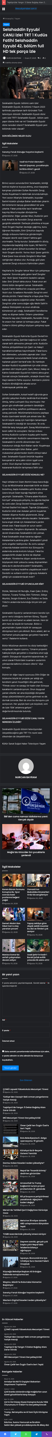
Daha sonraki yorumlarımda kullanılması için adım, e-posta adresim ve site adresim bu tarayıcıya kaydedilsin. (26, 1055)
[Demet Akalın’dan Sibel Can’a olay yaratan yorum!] (13, 914)
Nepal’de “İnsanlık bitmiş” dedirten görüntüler (33, 1172)
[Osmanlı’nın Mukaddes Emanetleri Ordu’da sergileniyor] (38, 880)
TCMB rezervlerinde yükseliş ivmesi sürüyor (24, 1234)
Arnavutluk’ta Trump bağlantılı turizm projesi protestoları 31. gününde (32, 1186)
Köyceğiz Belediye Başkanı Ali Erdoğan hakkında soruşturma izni (22, 1273)
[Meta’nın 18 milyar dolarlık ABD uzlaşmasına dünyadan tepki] (10, 1224)
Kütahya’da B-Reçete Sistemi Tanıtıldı (31, 1152)
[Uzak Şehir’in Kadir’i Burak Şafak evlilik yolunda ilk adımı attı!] (38, 945)
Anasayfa (9, 18)
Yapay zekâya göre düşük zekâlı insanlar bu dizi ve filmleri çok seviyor (37, 927)
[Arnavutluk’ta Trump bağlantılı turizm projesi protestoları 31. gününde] (10, 1187)
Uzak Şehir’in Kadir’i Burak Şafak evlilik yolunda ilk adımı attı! (38, 957)
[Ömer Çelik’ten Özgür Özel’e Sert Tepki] (10, 1129)
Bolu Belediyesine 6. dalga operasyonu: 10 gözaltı (33, 1139)
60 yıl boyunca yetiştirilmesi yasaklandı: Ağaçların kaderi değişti (34, 1199)
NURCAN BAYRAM (14, 58)
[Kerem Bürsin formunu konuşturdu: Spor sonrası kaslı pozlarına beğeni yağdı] (13, 880)
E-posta (6, 1030)
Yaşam (17, 18)
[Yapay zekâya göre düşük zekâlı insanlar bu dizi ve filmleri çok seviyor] (38, 914)
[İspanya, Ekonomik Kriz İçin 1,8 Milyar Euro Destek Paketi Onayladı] (10, 1262)
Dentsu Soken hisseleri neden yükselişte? (23, 1163)
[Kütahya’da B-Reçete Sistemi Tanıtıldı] (10, 1154)
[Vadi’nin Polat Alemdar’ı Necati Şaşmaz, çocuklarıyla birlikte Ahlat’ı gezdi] (9, 165)
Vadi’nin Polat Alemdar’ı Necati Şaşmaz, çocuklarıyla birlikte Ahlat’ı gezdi (34, 165)
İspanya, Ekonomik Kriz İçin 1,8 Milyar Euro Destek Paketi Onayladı (34, 1261)
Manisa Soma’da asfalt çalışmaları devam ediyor (11, 957)
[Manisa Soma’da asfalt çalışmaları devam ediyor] (13, 945)
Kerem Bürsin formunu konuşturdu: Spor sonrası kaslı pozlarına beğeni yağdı (13, 894)
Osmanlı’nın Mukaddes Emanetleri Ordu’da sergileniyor (38, 892)
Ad (4, 1020)
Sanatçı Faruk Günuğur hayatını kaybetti (23, 152)
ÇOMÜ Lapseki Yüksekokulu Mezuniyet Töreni (25, 1089)
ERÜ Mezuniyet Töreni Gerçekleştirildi (21, 1117)
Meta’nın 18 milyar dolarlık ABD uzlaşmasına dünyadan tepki (34, 1223)
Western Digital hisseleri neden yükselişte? (24, 1300)
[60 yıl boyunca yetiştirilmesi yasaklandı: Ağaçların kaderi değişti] (10, 1200)
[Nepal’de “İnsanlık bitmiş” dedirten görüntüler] (10, 1174)
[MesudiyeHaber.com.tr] (26, 8)
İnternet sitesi (8, 1041)
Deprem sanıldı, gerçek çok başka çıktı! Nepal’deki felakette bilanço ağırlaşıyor (34, 1246)
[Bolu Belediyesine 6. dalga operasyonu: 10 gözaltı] (10, 1142)
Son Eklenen (26, 1080)
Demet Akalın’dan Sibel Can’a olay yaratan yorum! (11, 926)
